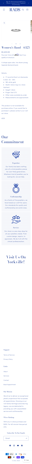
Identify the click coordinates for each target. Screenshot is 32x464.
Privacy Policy (8, 359)
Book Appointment (10, 384)
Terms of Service (9, 355)
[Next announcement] (29, 3)
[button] (4, 10)
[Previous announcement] (3, 3)
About (6, 371)
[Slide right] (20, 44)
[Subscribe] (26, 438)
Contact (6, 380)
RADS (18, 460)
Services (6, 376)
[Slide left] (12, 44)
